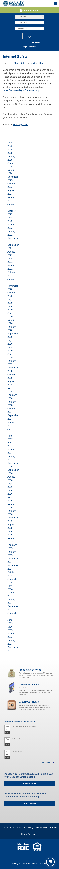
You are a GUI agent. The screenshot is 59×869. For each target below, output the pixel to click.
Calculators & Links (29, 684)
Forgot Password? (29, 47)
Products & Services (30, 670)
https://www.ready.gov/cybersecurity (21, 90)
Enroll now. (35, 42)
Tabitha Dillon (37, 63)
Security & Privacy (29, 702)
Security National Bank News (20, 721)
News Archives (46, 762)
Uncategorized (20, 124)
